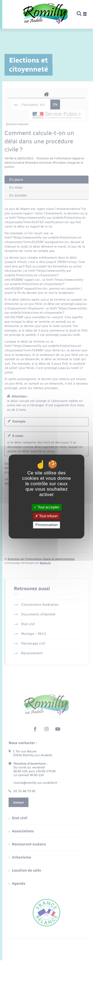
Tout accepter (48, 507)
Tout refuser (48, 516)
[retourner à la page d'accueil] (45, 14)
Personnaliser (46, 525)
